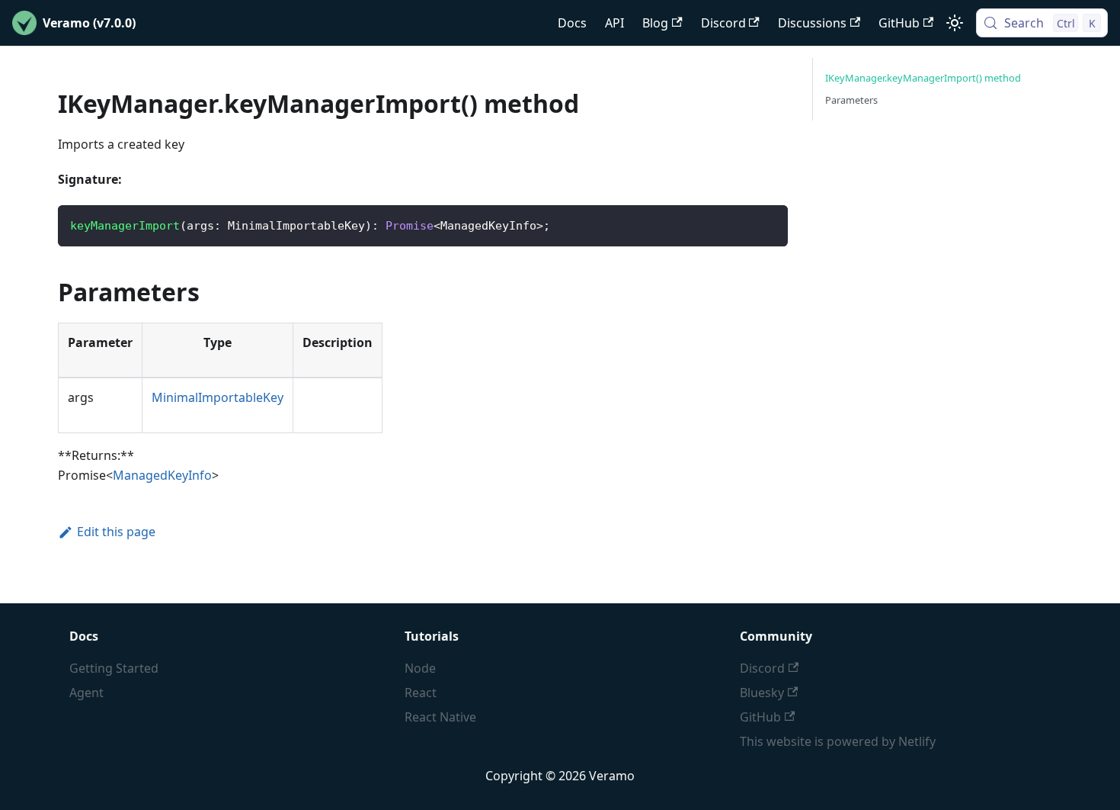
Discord (723, 22)
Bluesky (762, 692)
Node (420, 668)
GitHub (899, 22)
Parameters (851, 100)
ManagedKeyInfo (162, 475)
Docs (572, 22)
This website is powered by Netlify (838, 741)
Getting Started (113, 668)
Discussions (812, 22)
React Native (440, 717)
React (421, 692)
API (614, 22)
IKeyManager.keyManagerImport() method (923, 78)
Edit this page (116, 531)
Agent (86, 692)
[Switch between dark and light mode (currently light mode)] (954, 23)
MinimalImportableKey (217, 397)
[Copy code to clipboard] (769, 223)
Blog (655, 22)
